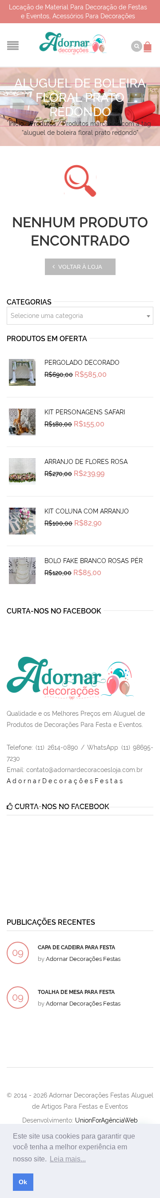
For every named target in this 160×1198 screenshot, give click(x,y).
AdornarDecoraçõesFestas (65, 781)
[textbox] (80, 316)
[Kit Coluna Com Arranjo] (22, 521)
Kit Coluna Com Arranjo (86, 511)
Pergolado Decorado (82, 362)
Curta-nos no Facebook (54, 611)
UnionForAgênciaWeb (106, 1120)
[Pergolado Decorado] (22, 372)
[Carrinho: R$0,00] (149, 42)
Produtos (43, 123)
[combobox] (80, 316)
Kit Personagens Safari (84, 412)
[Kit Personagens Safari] (22, 422)
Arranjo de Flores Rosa (86, 461)
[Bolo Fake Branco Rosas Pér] (22, 570)
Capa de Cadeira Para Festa (76, 947)
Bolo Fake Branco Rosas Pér (93, 560)
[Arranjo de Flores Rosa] (22, 471)
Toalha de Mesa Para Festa (76, 992)
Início (16, 123)
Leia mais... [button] (68, 1159)
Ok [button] (23, 1181)
